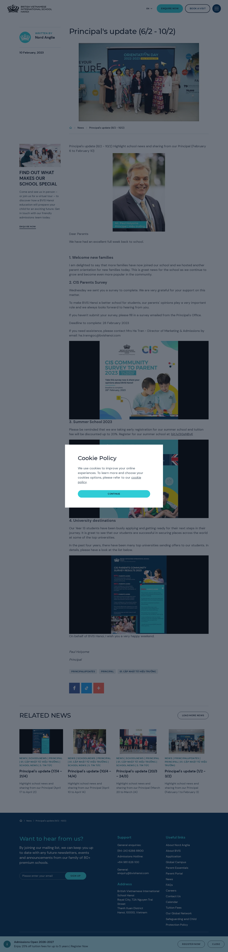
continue (114, 493)
